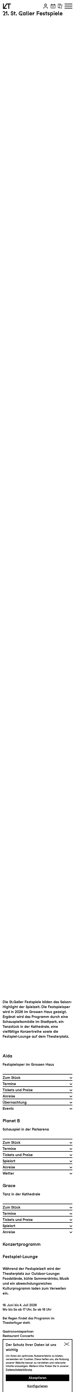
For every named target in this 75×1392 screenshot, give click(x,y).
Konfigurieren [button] (37, 1386)
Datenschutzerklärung (19, 1369)
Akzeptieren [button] (38, 1378)
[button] (45, 6)
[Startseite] (7, 6)
